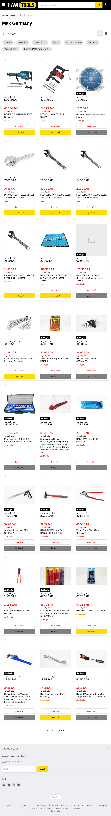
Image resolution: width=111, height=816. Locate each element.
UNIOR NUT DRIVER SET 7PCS (90, 611)
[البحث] (98, 5)
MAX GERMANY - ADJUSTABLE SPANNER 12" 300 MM (55, 196)
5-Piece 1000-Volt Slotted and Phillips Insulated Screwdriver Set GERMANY (54, 613)
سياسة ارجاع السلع (9, 805)
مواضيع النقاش (103, 805)
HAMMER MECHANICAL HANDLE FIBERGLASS (52, 531)
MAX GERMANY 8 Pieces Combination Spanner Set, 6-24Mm (90, 278)
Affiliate (64, 805)
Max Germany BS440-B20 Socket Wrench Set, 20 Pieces (18, 440)
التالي (59, 730)
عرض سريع (19, 126)
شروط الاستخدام (41, 805)
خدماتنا (72, 805)
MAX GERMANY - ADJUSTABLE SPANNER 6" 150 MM (19, 196)
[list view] (106, 33)
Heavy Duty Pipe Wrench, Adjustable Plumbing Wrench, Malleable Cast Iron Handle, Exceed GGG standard (18, 698)
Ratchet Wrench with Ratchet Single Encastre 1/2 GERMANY (90, 695)
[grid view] (100, 33)
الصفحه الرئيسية (9, 15)
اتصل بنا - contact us (86, 805)
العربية (54, 797)
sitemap (54, 805)
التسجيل (42, 769)
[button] (8, 42)
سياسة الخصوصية (25, 805)
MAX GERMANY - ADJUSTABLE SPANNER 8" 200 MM (19, 276)
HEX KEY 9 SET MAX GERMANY (86, 359)
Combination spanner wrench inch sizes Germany (18, 359)
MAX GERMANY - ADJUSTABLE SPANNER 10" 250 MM (91, 196)
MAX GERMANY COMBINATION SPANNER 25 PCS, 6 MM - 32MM (55, 278)
